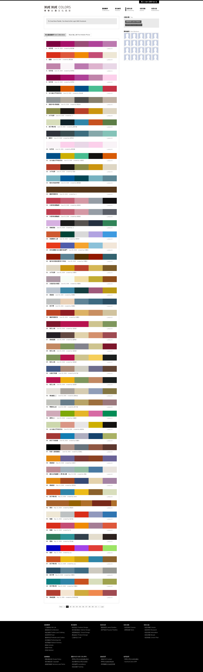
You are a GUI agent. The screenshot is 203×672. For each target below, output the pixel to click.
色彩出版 (154, 8)
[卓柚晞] (134, 43)
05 (80, 606)
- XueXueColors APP (130, 662)
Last (102, 606)
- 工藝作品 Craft (76, 637)
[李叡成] (155, 43)
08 (89, 606)
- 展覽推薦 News (129, 630)
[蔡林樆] (141, 36)
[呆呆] (134, 50)
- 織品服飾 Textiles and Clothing (54, 632)
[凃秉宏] (127, 50)
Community (130, 10)
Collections (105, 10)
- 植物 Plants (48, 647)
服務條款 (47, 656)
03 (73, 606)
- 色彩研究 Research (150, 630)
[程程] (148, 57)
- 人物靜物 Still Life (50, 627)
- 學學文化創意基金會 (107, 662)
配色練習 (118, 8)
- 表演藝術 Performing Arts (52, 640)
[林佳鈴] (155, 50)
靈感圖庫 (105, 8)
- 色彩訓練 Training (77, 667)
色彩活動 (142, 8)
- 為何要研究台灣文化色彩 (79, 662)
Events (142, 10)
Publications (155, 10)
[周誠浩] (127, 43)
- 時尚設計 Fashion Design (79, 627)
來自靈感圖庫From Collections (55, 35)
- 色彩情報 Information (151, 632)
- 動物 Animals (48, 645)
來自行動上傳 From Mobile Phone (79, 35)
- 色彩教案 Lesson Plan (151, 637)
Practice (117, 10)
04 (77, 606)
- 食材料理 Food (49, 635)
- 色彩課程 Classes (130, 627)
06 (83, 606)
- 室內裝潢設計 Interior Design (80, 630)
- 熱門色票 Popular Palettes (109, 630)
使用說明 (126, 656)
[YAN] (148, 36)
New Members (134, 31)
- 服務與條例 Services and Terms (54, 664)
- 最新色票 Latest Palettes (108, 627)
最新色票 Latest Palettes (133, 21)
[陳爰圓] (148, 50)
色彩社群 (129, 8)
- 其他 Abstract (48, 650)
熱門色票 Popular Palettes (133, 24)
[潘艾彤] (127, 57)
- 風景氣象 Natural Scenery (52, 642)
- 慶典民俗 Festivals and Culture (54, 637)
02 (70, 606)
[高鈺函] (127, 36)
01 (67, 606)
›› (98, 606)
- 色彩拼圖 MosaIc (149, 635)
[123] (155, 36)
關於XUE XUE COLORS (79, 656)
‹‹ (64, 606)
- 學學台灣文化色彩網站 (131, 659)
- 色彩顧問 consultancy (78, 664)
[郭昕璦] (141, 43)
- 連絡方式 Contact (106, 659)
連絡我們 (103, 656)
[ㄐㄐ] (155, 57)
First (61, 606)
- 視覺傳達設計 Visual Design (80, 632)
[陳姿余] (141, 57)
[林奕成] (141, 50)
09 (92, 606)
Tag (131, 17)
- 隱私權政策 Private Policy (52, 659)
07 (86, 606)
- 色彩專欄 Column (150, 627)
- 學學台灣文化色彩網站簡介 (80, 659)
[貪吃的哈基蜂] (148, 43)
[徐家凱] (134, 57)
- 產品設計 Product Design (79, 635)
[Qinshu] (134, 36)
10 (96, 606)
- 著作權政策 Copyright (51, 662)
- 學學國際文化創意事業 (107, 664)
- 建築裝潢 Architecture (51, 630)
